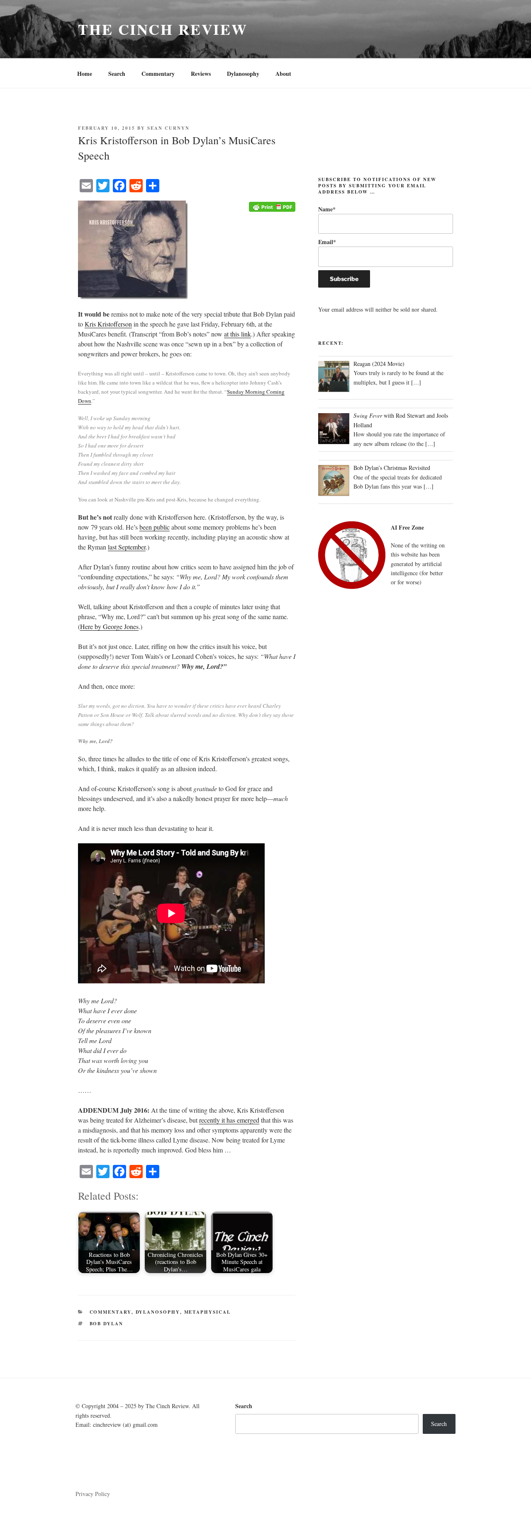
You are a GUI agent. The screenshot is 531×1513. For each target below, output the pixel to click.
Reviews (201, 73)
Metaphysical (207, 1312)
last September (127, 546)
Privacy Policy (93, 1494)
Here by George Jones (109, 626)
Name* (327, 209)
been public (154, 527)
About (283, 73)
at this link (237, 333)
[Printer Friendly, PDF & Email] (272, 205)
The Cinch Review (163, 29)
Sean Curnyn (168, 128)
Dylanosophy (243, 73)
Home (84, 73)
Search (116, 73)
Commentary (158, 73)
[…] (416, 382)
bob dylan (107, 1323)
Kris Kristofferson (108, 324)
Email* (327, 241)
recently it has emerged (229, 1120)
